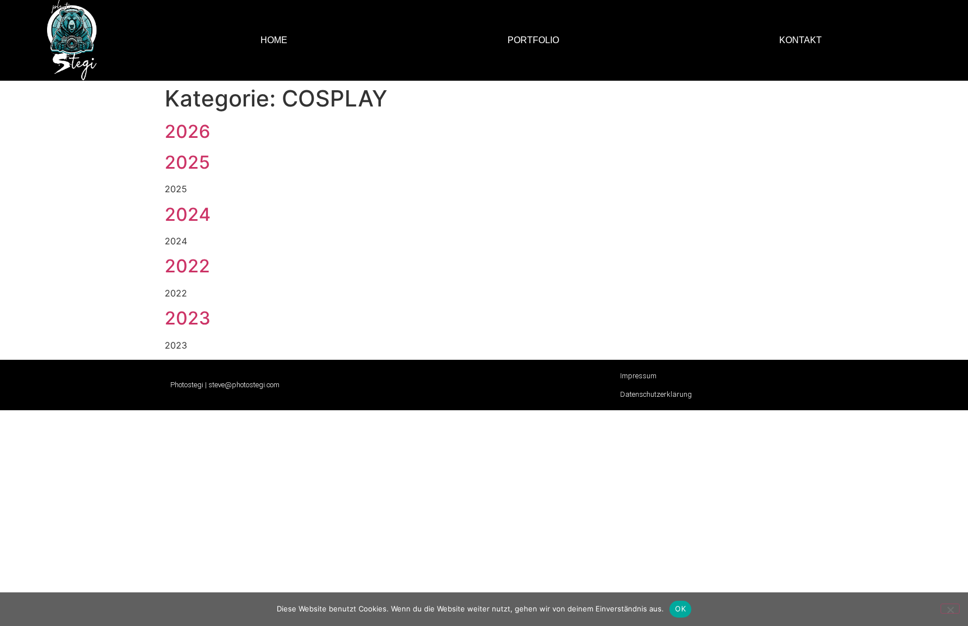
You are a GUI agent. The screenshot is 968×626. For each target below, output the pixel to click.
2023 (188, 318)
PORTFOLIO (533, 40)
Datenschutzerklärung (656, 394)
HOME (273, 40)
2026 (187, 131)
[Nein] (950, 609)
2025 (187, 162)
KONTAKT (800, 40)
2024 (188, 214)
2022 (187, 266)
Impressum (638, 376)
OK (680, 608)
